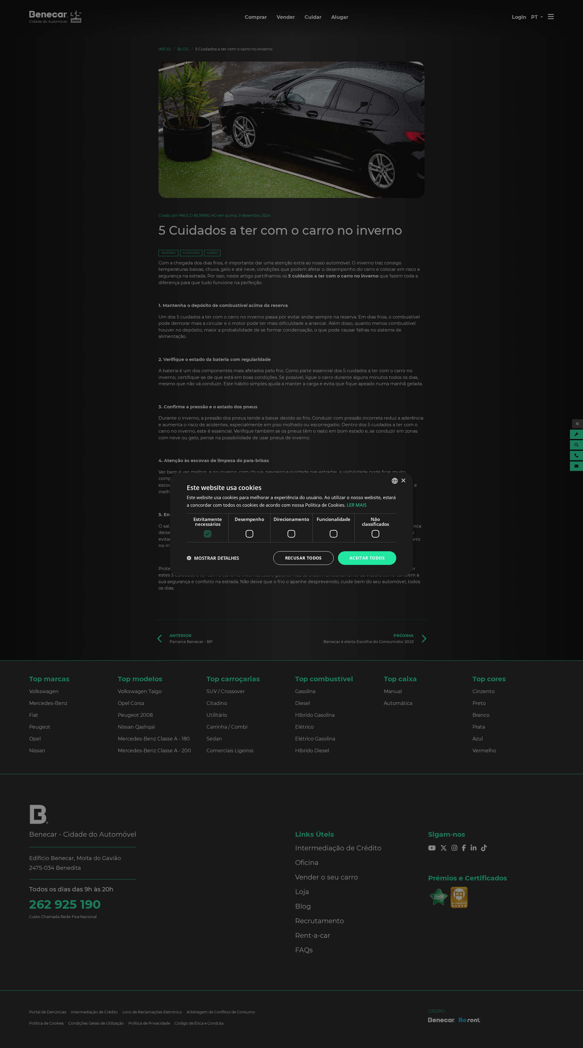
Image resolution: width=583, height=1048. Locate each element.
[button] (213, 558)
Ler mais (357, 505)
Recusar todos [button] (303, 558)
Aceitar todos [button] (367, 558)
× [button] (403, 480)
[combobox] (395, 481)
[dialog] (291, 524)
